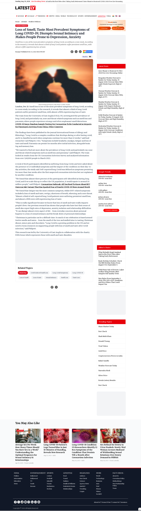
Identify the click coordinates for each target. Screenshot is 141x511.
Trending (41, 16)
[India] (113, 16)
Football (49, 478)
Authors (82, 476)
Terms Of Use (105, 502)
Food (65, 476)
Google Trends (105, 172)
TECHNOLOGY (72, 16)
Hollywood (34, 478)
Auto (97, 484)
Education (17, 481)
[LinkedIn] (32, 502)
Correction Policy (118, 478)
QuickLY (82, 486)
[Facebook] (15, 502)
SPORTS (81, 16)
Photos (98, 489)
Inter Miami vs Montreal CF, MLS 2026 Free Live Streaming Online (96, 1)
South (32, 484)
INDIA (57, 16)
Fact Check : (118, 473)
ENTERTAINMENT (91, 16)
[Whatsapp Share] (80, 51)
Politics (16, 476)
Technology (100, 478)
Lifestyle (67, 473)
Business (99, 481)
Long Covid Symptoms (60, 273)
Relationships (67, 489)
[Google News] (35, 502)
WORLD (63, 16)
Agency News (84, 484)
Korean (32, 486)
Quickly (21, 16)
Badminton (50, 486)
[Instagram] (28, 502)
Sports (50, 473)
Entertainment (38, 473)
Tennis (49, 484)
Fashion (65, 481)
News (16, 484)
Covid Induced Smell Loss (39, 273)
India (16, 473)
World (98, 476)
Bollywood (34, 476)
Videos (98, 491)
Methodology (117, 481)
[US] (116, 16)
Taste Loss (76, 277)
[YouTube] (25, 502)
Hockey (49, 489)
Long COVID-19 (78, 273)
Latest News (103, 66)
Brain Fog (23, 273)
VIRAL (108, 16)
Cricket (49, 476)
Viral (97, 486)
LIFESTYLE (102, 16)
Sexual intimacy (51, 277)
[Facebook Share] (72, 51)
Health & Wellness (69, 484)
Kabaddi (49, 481)
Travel (65, 478)
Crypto (51, 16)
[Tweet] (56, 287)
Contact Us (115, 502)
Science (82, 481)
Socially (30, 16)
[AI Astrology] (104, 28)
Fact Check (83, 478)
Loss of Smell (24, 277)
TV (31, 481)
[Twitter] (18, 502)
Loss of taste (37, 277)
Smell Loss (64, 277)
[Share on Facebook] (52, 287)
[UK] (119, 16)
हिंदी (90, 57)
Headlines (85, 473)
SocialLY (99, 494)
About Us (116, 476)
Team (114, 488)
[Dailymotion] (22, 502)
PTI (18, 52)
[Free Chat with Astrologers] (118, 28)
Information (18, 478)
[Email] (38, 502)
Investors (124, 502)
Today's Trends (111, 210)
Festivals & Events (69, 486)
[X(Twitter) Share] (76, 51)
